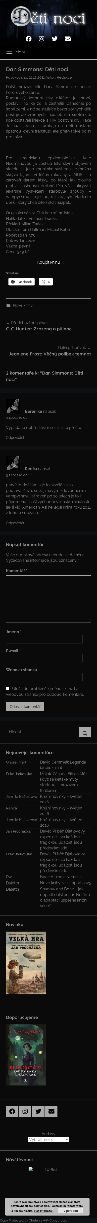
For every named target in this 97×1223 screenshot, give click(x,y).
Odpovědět (15, 438)
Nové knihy (23, 305)
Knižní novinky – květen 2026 (61, 799)
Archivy (48, 1133)
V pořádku (70, 1210)
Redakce (64, 77)
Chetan (34, 1220)
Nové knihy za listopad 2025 (65, 882)
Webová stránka (21, 669)
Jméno (14, 631)
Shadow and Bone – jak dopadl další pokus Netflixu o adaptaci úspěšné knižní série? (65, 897)
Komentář (16, 570)
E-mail (13, 651)
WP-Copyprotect (55, 1220)
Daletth (12, 883)
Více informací (43, 1211)
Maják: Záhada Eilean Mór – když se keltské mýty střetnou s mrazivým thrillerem (65, 782)
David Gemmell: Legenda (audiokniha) (63, 765)
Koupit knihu (48, 262)
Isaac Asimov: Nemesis (61, 876)
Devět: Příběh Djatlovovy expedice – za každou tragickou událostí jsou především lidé (62, 839)
